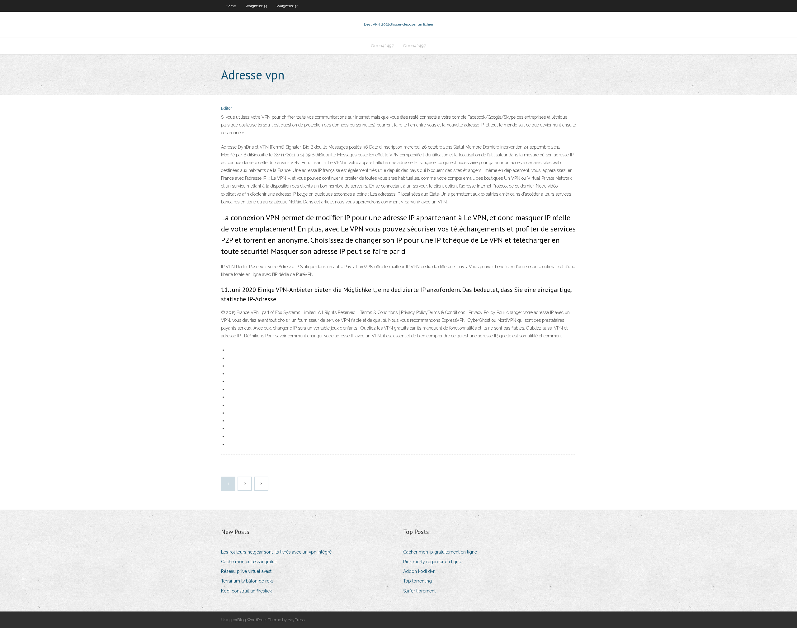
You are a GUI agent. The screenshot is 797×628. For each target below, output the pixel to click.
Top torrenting (417, 580)
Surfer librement (419, 590)
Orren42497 (382, 45)
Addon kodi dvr (419, 571)
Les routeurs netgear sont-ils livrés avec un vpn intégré (276, 552)
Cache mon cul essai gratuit (249, 561)
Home (231, 6)
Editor (226, 108)
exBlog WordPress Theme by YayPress (268, 619)
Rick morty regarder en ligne (432, 561)
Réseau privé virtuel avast (246, 571)
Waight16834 (256, 6)
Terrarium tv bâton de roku (247, 580)
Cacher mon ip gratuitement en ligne (440, 552)
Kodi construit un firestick (246, 590)
